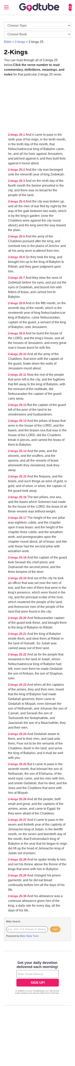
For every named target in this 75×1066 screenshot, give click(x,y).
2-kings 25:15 (17, 476)
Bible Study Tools (29, 936)
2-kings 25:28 (17, 859)
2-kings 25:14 (17, 451)
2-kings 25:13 (17, 420)
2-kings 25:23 (17, 684)
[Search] (70, 7)
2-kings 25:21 (17, 633)
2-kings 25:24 (17, 734)
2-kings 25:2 (17, 169)
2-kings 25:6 (17, 257)
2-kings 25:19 (17, 578)
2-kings (20, 42)
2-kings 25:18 (17, 557)
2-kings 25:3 (17, 180)
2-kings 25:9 (17, 333)
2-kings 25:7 (17, 277)
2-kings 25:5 (17, 236)
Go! (55, 929)
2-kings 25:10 (17, 354)
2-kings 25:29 (17, 875)
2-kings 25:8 (17, 303)
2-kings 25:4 (17, 201)
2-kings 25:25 (17, 764)
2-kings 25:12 (17, 405)
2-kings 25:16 (17, 497)
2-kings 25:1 (17, 134)
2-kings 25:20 (17, 618)
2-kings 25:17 (17, 517)
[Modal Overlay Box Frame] (37, 978)
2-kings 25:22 (17, 654)
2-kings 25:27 (17, 819)
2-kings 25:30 (17, 896)
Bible (7, 42)
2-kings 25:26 (17, 799)
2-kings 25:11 (17, 374)
